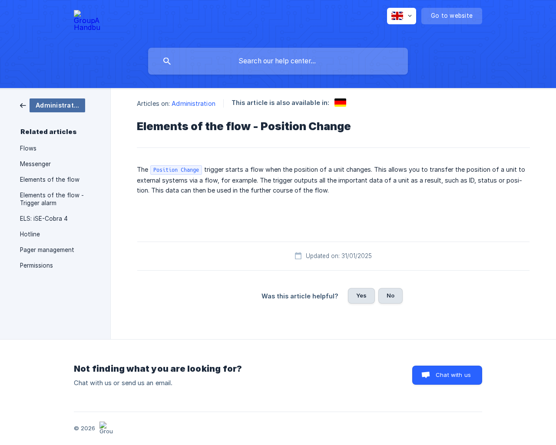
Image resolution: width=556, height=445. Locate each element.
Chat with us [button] (453, 374)
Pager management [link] (47, 249)
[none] (87, 22)
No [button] (390, 295)
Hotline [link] (30, 234)
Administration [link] (193, 103)
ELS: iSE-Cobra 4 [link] (44, 218)
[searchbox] (278, 61)
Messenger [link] (35, 163)
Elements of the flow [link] (49, 179)
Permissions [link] (36, 265)
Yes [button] (361, 295)
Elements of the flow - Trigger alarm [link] (52, 199)
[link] (52, 105)
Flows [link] (28, 148)
